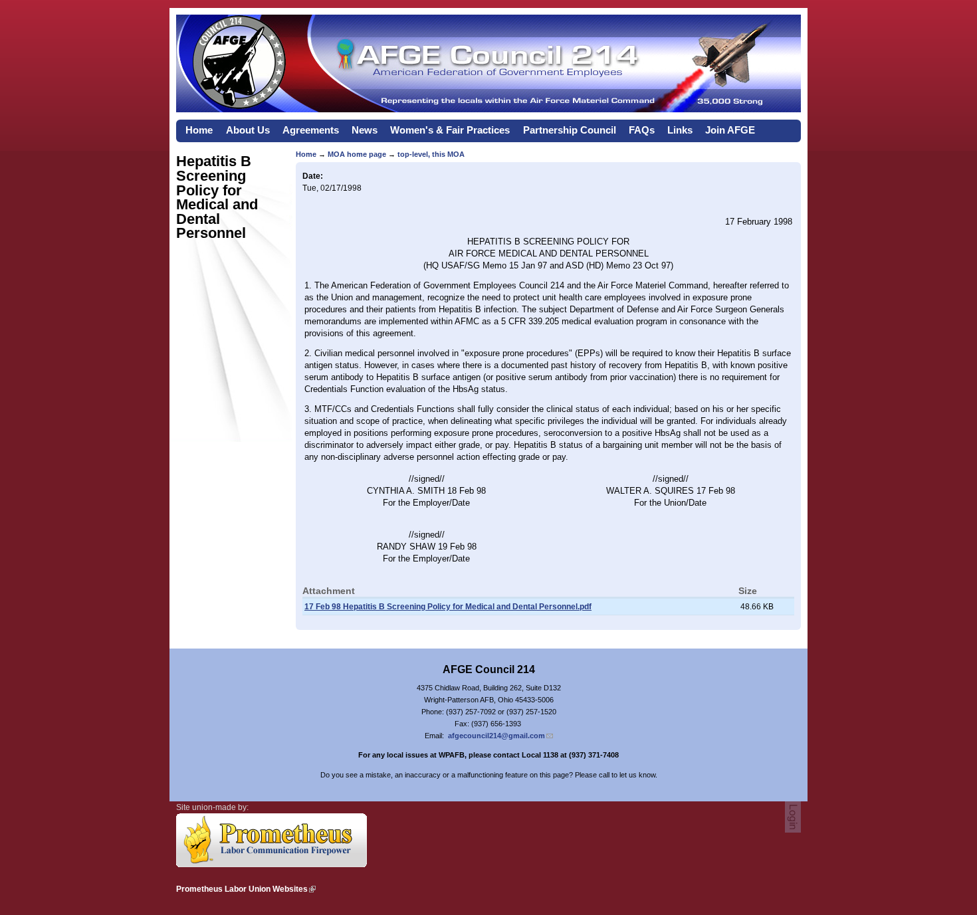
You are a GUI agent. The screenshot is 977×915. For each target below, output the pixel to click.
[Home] (488, 109)
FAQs (642, 130)
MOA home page (357, 154)
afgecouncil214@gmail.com (496, 736)
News (365, 130)
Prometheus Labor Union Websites (242, 889)
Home (199, 130)
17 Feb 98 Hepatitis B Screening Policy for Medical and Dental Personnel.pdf (448, 606)
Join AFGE (730, 130)
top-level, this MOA (431, 154)
